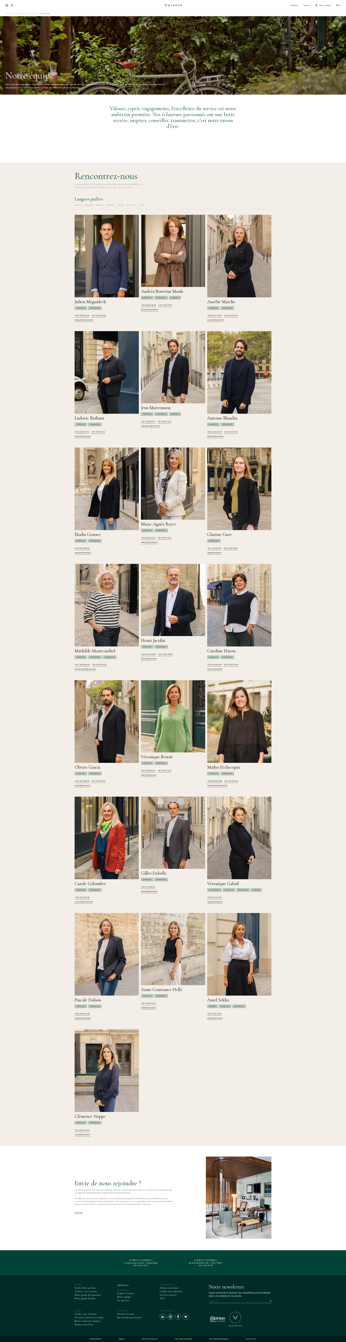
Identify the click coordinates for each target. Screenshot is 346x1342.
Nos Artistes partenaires (129, 1317)
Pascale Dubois (88, 1000)
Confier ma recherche (171, 1291)
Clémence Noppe (90, 1116)
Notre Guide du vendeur (87, 1320)
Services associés (168, 1294)
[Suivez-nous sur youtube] (186, 1317)
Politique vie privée (183, 1339)
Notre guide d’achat (85, 1298)
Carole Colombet (90, 883)
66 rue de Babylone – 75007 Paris (205, 1263)
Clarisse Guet (219, 534)
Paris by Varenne (125, 1313)
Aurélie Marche (221, 302)
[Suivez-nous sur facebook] (178, 1317)
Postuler (79, 1213)
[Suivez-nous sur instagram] (170, 1317)
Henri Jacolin (153, 640)
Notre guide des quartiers (88, 1294)
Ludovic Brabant (89, 418)
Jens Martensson (156, 407)
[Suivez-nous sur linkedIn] (163, 1317)
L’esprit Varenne (125, 1293)
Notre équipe (124, 1296)
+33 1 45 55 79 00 (205, 1265)
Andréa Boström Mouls (162, 291)
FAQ (162, 1298)
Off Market (123, 1285)
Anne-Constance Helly (161, 989)
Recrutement (95, 1339)
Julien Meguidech (90, 302)
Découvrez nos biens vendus (89, 1317)
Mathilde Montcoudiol (95, 651)
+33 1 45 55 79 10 (140, 1265)
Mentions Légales (150, 1339)
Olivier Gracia (87, 767)
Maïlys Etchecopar (223, 767)
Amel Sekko (218, 1000)
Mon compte (325, 5)
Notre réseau (19, 13)
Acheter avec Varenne (86, 1291)
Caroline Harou (221, 651)
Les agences (123, 1300)
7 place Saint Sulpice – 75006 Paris (140, 1263)
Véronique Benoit (157, 757)
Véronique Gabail (223, 883)
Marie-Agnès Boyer (158, 524)
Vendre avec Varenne (86, 1313)
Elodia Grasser (88, 534)
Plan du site (251, 1339)
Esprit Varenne (32, 13)
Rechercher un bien (85, 1287)
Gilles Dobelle (153, 873)
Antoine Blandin (222, 418)
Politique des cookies (218, 1339)
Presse (122, 1339)
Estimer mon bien (169, 1287)
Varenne (8, 13)
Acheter (294, 5)
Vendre (307, 5)
